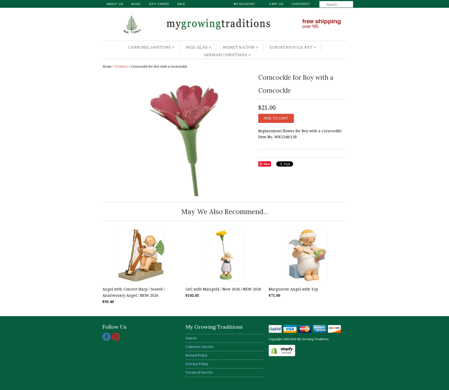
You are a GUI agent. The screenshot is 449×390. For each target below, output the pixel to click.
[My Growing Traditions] (224, 25)
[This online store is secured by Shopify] (282, 355)
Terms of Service (199, 372)
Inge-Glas (198, 47)
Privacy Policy (197, 364)
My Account (244, 3)
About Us (115, 3)
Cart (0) (276, 3)
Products (121, 66)
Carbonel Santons (151, 47)
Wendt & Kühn (240, 47)
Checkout (301, 3)
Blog (136, 3)
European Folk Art (292, 47)
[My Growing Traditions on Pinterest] (116, 340)
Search (191, 338)
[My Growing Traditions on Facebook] (107, 340)
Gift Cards (159, 3)
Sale (181, 3)
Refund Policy (196, 355)
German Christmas (227, 55)
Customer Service (200, 347)
